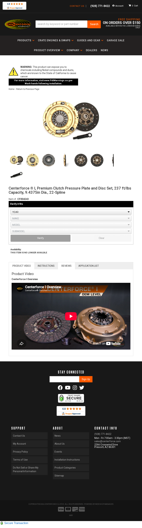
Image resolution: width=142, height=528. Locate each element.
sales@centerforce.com (107, 441)
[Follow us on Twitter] (81, 388)
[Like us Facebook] (60, 388)
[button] (68, 24)
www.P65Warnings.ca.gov (58, 80)
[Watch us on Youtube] (67, 388)
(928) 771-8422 (102, 434)
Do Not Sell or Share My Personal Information (25, 469)
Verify (40, 238)
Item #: (12, 199)
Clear (101, 238)
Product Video (21, 265)
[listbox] (71, 212)
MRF (71, 515)
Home (11, 89)
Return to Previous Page (27, 89)
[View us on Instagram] (75, 388)
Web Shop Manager (104, 504)
